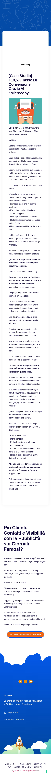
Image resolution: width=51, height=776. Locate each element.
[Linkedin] (25, 681)
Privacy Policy (8, 719)
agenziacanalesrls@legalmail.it (25, 770)
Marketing (25, 65)
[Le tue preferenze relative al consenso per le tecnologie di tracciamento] (46, 771)
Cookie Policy (19, 719)
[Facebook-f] (20, 681)
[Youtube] (31, 681)
